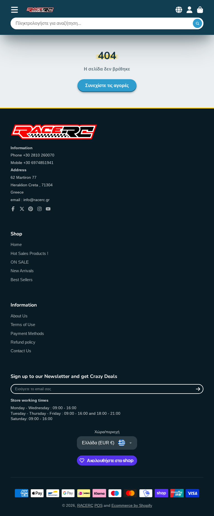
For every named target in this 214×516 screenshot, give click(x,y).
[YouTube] (48, 208)
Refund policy (23, 342)
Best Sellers (22, 279)
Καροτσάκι (200, 9)
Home (16, 244)
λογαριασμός (189, 9)
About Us (19, 316)
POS (98, 505)
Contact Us (21, 350)
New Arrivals (22, 270)
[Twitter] (22, 208)
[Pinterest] (30, 208)
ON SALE (20, 262)
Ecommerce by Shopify (131, 505)
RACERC (85, 505)
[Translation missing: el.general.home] (40, 9)
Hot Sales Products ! (29, 253)
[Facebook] (13, 208)
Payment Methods (27, 333)
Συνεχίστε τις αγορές (107, 86)
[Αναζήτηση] (197, 23)
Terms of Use (23, 324)
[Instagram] (39, 208)
